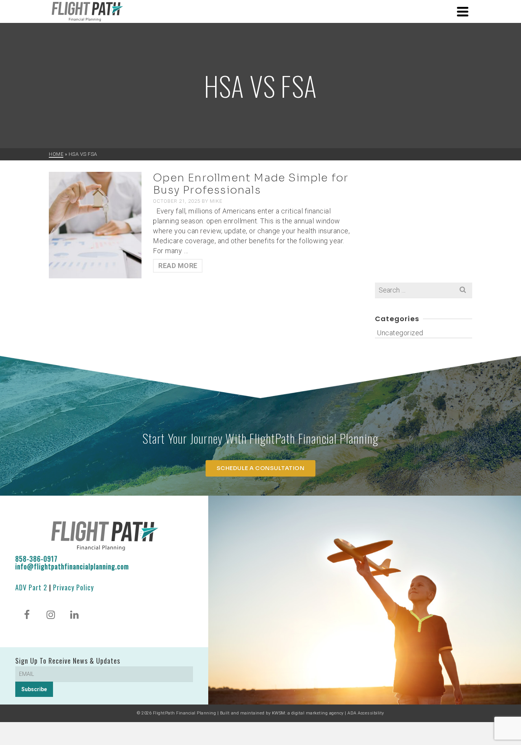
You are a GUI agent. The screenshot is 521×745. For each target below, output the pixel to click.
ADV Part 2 (31, 587)
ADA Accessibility (365, 713)
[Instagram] (51, 615)
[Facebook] (27, 615)
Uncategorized (400, 333)
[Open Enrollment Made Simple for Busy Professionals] (95, 224)
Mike (216, 201)
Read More (178, 266)
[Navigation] (462, 11)
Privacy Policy (73, 587)
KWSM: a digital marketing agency (308, 713)
